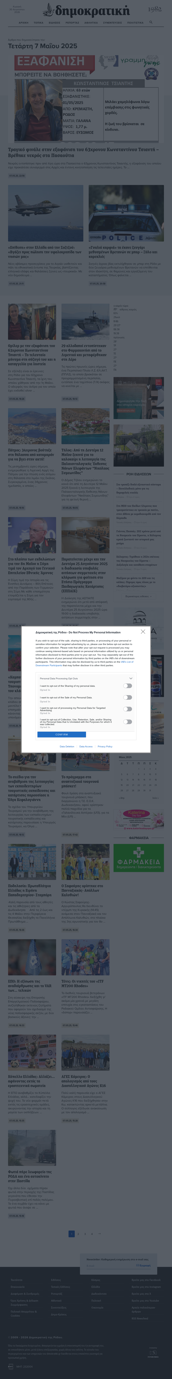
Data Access (86, 746)
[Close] (144, 632)
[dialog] (86, 689)
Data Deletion (67, 746)
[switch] (127, 686)
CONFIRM (62, 734)
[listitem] (86, 678)
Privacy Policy (105, 746)
